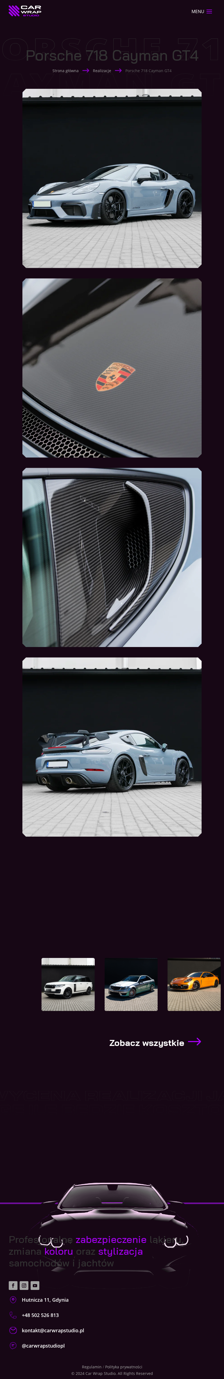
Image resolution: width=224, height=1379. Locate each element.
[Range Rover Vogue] (68, 984)
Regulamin (92, 1366)
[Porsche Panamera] (194, 984)
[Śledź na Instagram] (24, 1285)
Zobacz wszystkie (146, 1042)
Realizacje (102, 70)
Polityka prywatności (123, 1366)
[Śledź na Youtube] (35, 1285)
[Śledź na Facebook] (13, 1285)
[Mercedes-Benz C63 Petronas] (131, 984)
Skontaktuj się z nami (109, 1142)
